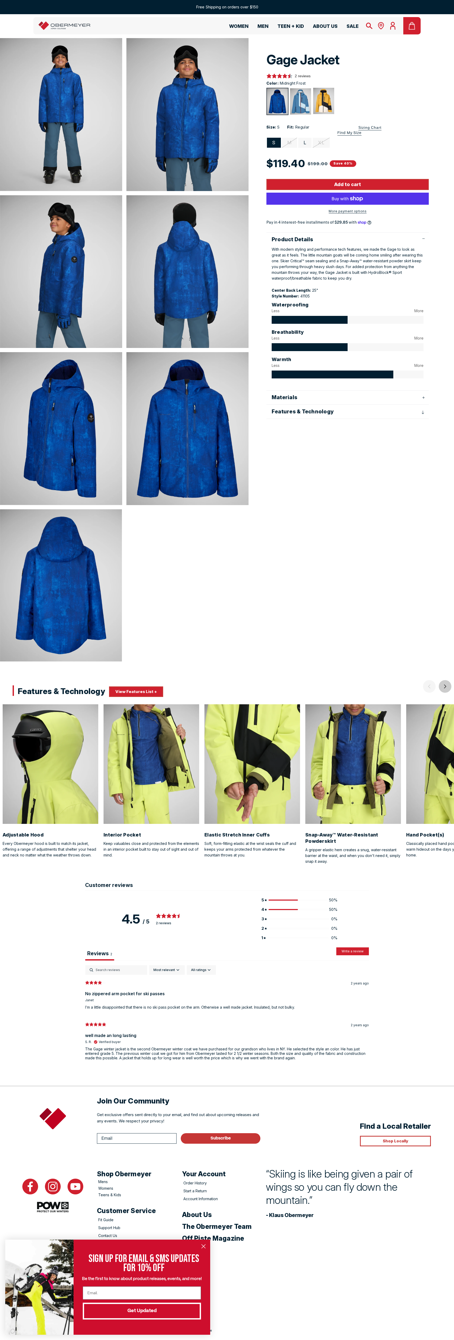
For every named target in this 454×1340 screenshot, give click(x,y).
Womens (105, 1188)
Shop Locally (395, 1140)
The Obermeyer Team (217, 1226)
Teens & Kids (109, 1195)
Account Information (200, 1199)
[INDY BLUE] (300, 101)
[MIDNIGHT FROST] (277, 101)
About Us (197, 1215)
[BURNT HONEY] (323, 101)
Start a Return (195, 1191)
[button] (236, 27)
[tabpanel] (227, 1015)
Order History (195, 1183)
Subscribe (220, 1138)
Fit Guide (105, 1220)
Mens (103, 1181)
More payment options (348, 211)
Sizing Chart (369, 127)
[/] (64, 26)
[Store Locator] (381, 25)
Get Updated (142, 1311)
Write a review (353, 951)
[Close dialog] (203, 1246)
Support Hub (109, 1227)
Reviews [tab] (99, 953)
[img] (310, 320)
